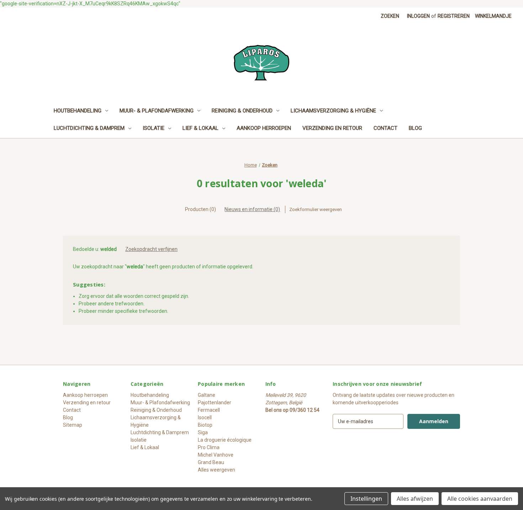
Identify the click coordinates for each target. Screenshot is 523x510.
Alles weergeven (216, 470)
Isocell (205, 417)
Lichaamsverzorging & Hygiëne (333, 110)
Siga (203, 432)
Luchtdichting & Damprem (89, 128)
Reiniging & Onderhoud (242, 110)
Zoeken (390, 16)
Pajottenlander (214, 402)
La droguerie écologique (225, 440)
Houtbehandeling (77, 110)
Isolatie (153, 128)
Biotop (205, 425)
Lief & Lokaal (200, 128)
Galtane (206, 395)
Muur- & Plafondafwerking (157, 110)
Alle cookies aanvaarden (479, 499)
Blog (415, 128)
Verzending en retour (332, 128)
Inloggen (418, 16)
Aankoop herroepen (264, 128)
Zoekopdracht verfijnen (151, 249)
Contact (385, 128)
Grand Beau (211, 462)
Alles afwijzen (415, 499)
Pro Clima (209, 447)
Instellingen (366, 499)
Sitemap (72, 425)
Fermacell (209, 410)
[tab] (200, 209)
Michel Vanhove (215, 455)
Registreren (454, 16)
